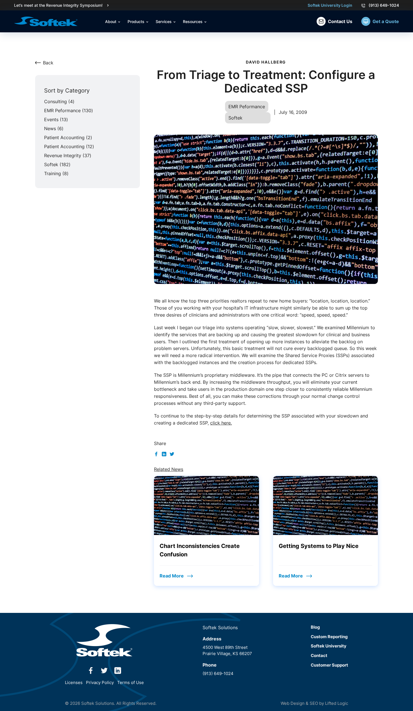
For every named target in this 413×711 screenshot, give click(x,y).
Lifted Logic (336, 703)
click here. (221, 423)
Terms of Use (130, 682)
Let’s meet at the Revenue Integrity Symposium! (58, 5)
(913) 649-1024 (384, 5)
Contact (319, 655)
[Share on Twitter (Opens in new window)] (172, 453)
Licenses (74, 682)
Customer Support (329, 665)
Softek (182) (57, 164)
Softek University (328, 646)
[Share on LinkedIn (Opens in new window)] (164, 453)
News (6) (53, 128)
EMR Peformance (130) (68, 110)
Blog (315, 627)
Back (48, 63)
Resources (193, 21)
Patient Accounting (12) (69, 146)
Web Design (293, 703)
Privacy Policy (100, 682)
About (111, 21)
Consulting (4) (59, 101)
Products (137, 21)
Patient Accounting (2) (68, 137)
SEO (314, 703)
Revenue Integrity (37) (67, 155)
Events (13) (56, 119)
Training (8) (56, 173)
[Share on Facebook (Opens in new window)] (156, 453)
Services (164, 21)
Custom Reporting (329, 636)
